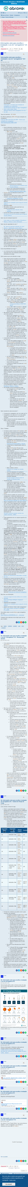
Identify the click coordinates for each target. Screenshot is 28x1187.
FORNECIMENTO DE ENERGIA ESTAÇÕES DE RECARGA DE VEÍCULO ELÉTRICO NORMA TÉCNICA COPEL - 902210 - (13, 1051)
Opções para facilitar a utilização (9, 32)
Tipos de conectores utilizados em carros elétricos (15, 500)
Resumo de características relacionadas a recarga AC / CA (15, 576)
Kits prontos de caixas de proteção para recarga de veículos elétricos (15, 215)
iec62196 (10, 626)
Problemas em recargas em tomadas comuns (15, 470)
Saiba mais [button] (12, 1180)
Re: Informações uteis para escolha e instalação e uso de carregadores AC (14, 980)
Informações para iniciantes (8, 35)
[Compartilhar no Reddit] (21, 622)
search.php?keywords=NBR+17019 (9, 122)
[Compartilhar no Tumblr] (23, 622)
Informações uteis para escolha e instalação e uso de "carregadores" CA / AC (13, 45)
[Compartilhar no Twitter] (19, 622)
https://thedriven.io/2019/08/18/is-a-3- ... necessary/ (12, 615)
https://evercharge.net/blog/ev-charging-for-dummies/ (13, 600)
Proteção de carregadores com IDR (15, 198)
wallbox (5, 626)
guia (19, 626)
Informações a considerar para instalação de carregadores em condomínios (14, 105)
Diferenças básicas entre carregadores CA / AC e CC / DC (15, 111)
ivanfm (5, 52)
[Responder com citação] (24, 54)
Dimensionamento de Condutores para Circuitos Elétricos (18, 186)
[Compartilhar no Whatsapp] (25, 622)
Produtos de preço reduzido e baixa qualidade (15, 210)
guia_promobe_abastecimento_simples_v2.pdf (14, 1078)
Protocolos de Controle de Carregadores (18, 592)
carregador (3, 627)
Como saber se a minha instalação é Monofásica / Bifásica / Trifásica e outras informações (15, 221)
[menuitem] (4, 13)
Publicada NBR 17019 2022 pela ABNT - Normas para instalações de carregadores (13, 120)
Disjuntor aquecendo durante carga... (18, 191)
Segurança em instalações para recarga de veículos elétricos (15, 203)
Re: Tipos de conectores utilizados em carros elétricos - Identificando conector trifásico (14, 227)
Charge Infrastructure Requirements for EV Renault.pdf (11, 1104)
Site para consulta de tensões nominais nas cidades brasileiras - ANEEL (14, 514)
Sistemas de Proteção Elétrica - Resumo (16, 443)
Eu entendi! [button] (9, 1184)
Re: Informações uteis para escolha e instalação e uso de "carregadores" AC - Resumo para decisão (14, 637)
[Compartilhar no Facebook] (17, 622)
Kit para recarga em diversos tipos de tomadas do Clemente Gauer (15, 478)
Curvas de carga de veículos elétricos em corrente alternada (15, 597)
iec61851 (15, 626)
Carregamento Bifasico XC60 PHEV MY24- (18, 304)
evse (23, 626)
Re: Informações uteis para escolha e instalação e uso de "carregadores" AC (14, 1119)
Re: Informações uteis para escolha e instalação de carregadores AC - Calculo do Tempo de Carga (14, 802)
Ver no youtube (4, 1156)
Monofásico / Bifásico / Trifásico (11, 386)
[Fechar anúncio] (26, 20)
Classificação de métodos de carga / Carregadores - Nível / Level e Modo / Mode (15, 108)
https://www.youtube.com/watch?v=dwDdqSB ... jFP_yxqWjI (15, 609)
